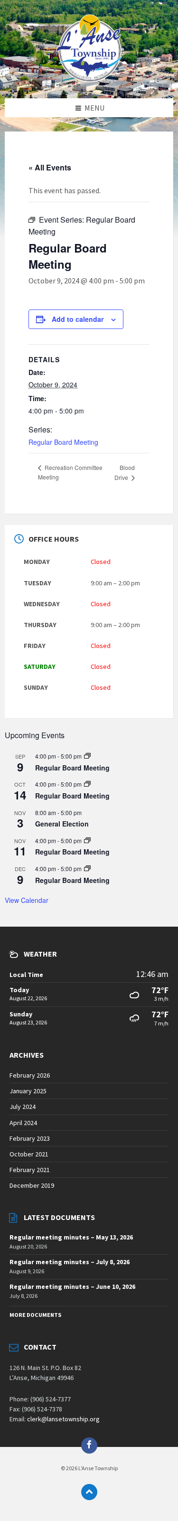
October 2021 (28, 1154)
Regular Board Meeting (63, 442)
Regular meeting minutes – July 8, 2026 (69, 1262)
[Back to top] (89, 1492)
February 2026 (29, 1075)
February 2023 (29, 1138)
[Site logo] (89, 79)
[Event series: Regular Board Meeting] (87, 756)
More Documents (35, 1314)
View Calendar (26, 900)
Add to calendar (77, 319)
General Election (62, 823)
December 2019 (31, 1185)
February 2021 (29, 1169)
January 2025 (28, 1091)
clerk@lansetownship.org (63, 1419)
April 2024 (23, 1122)
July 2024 (22, 1106)
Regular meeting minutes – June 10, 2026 (72, 1286)
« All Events (49, 167)
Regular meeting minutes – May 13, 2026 (71, 1237)
